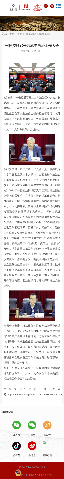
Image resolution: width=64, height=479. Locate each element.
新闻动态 (30, 34)
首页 (19, 34)
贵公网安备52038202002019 (36, 475)
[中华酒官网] (26, 7)
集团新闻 (44, 34)
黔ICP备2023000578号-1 (32, 466)
